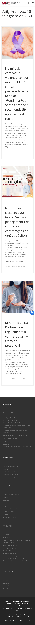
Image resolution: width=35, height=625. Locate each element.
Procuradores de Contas (10, 421)
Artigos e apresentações (10, 545)
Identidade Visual (8, 586)
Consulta (6, 514)
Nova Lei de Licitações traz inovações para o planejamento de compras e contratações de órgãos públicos (17, 221)
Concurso (6, 444)
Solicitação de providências (11, 509)
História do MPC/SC (9, 415)
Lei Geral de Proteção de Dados (13, 477)
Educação (6, 535)
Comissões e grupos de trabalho (13, 449)
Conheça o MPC (8, 413)
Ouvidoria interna (8, 511)
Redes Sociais (7, 589)
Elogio (5, 506)
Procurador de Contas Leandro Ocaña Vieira (16, 435)
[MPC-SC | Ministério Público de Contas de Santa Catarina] (11, 2)
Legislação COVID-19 (9, 553)
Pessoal (5, 469)
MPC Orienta (7, 550)
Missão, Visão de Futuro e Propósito (14, 418)
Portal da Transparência (10, 466)
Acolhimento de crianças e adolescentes (15, 556)
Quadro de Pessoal (9, 471)
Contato (5, 441)
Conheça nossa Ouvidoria (11, 494)
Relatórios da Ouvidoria (10, 474)
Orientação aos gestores (10, 548)
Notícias (5, 580)
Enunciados (6, 537)
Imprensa (6, 583)
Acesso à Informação (9, 517)
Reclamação (7, 503)
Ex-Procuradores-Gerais (10, 438)
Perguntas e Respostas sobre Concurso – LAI (17, 446)
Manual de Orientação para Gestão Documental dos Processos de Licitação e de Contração (17, 561)
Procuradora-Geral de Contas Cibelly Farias (16, 423)
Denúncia (6, 500)
